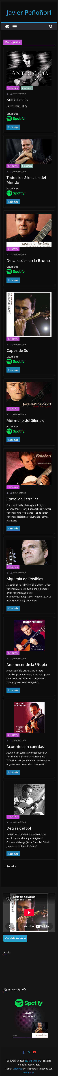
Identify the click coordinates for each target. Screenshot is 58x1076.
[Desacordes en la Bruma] (29, 230)
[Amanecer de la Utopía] (29, 635)
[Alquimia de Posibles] (29, 552)
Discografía (13, 88)
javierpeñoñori (19, 93)
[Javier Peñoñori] (7, 26)
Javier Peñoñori (29, 12)
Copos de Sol (17, 350)
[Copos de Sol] (29, 314)
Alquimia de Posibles (24, 578)
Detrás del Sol (18, 828)
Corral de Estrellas (22, 498)
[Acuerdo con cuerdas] (29, 717)
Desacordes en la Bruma (28, 260)
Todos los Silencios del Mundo (26, 180)
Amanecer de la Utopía (26, 664)
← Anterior (9, 866)
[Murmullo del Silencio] (29, 394)
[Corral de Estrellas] (29, 468)
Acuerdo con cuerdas (25, 746)
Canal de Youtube (15, 938)
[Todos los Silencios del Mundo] (29, 151)
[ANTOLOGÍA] (29, 68)
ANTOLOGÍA (17, 99)
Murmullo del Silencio (25, 420)
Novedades (27, 88)
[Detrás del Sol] (29, 799)
